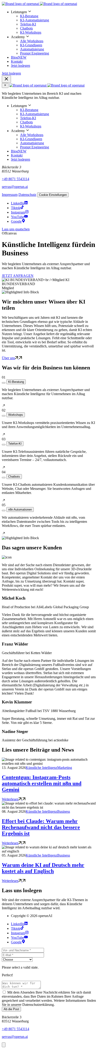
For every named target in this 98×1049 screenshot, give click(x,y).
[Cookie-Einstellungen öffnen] (3, 1044)
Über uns (8, 358)
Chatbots (26, 28)
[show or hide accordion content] (3, 383)
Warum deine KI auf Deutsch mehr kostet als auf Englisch (43, 868)
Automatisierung (32, 49)
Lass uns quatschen (16, 229)
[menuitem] (53, 22)
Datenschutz (27, 195)
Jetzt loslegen (20, 65)
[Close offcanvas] (5, 85)
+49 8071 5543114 (15, 179)
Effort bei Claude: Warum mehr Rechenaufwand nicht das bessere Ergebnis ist (41, 827)
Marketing (64, 768)
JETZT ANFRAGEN (18, 276)
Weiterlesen (10, 799)
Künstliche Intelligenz (41, 768)
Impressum (10, 195)
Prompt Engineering (34, 53)
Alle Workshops (31, 41)
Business (63, 811)
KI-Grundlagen (31, 45)
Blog (18, 57)
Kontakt (17, 61)
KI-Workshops (30, 32)
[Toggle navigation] (6, 79)
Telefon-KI (28, 24)
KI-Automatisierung (34, 20)
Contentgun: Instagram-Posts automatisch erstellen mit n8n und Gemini (41, 783)
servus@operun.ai (15, 187)
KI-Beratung (29, 16)
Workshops (15, 414)
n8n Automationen (20, 509)
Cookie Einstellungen (53, 195)
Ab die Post (11, 1009)
